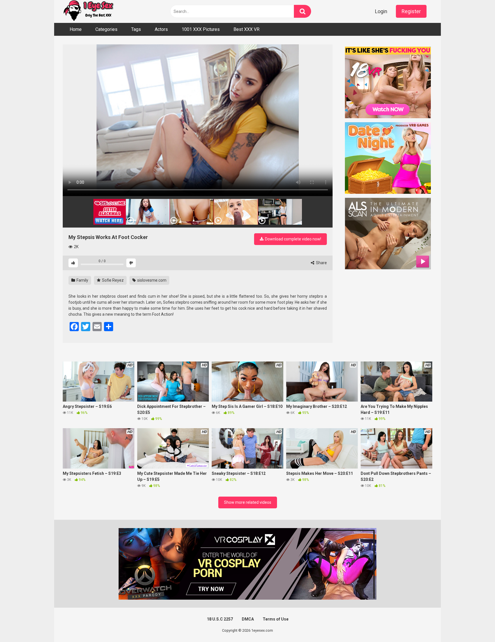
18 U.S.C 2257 (220, 619)
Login (381, 11)
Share (321, 262)
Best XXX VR (246, 29)
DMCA (248, 619)
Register (411, 11)
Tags (136, 29)
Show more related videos (247, 502)
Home (76, 29)
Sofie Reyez (112, 280)
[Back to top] (476, 625)
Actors (161, 29)
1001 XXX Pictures (201, 29)
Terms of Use (275, 619)
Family (82, 280)
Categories (106, 29)
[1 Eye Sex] (88, 11)
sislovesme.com (151, 280)
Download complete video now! (292, 239)
